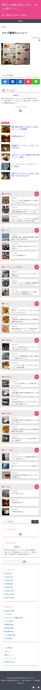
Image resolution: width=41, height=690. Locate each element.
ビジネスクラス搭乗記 (12, 618)
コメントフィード (10, 658)
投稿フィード (8, 655)
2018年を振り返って (18, 511)
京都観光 (7, 624)
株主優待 (7, 631)
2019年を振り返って (18, 136)
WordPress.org (9, 662)
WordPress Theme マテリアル (24, 678)
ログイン (7, 651)
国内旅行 (7, 628)
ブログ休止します (17, 493)
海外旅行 (7, 611)
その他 (6, 638)
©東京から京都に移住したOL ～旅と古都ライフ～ (17, 680)
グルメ (6, 621)
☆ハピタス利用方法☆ (19, 255)
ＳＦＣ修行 (8, 635)
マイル (6, 614)
